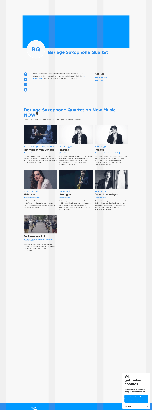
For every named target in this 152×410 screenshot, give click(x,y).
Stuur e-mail (99, 80)
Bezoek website (101, 77)
